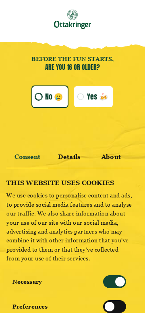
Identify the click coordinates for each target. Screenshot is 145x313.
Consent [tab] (27, 156)
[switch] (114, 306)
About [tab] (111, 156)
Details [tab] (69, 156)
